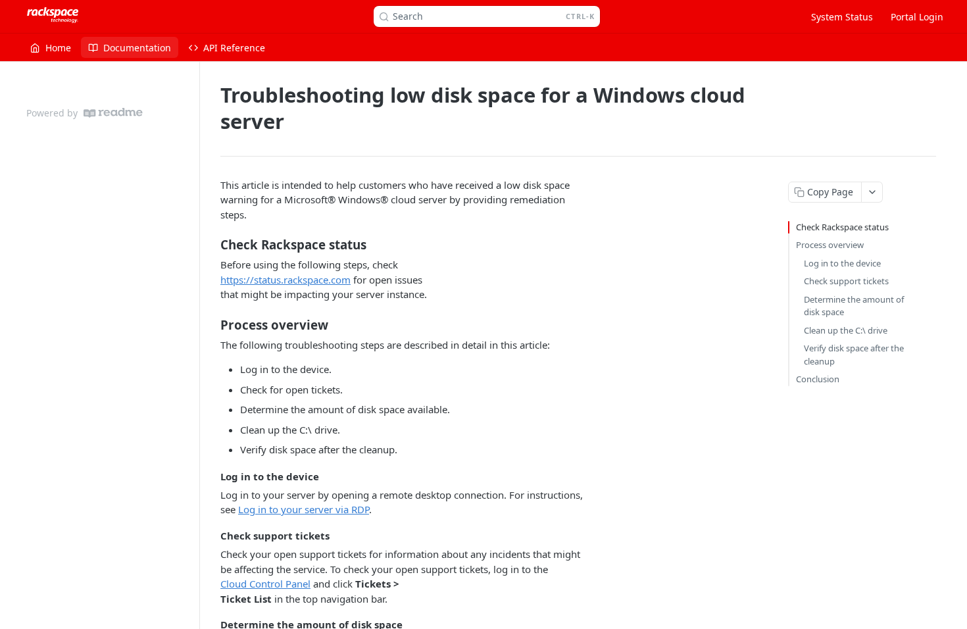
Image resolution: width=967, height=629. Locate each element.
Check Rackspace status (842, 227)
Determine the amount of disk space (854, 305)
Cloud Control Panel (265, 583)
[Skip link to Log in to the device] (211, 476)
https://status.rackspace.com (285, 279)
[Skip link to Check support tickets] (211, 535)
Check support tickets (846, 281)
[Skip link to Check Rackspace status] (211, 244)
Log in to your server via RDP (303, 509)
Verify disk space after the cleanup (854, 354)
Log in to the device (842, 263)
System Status (842, 17)
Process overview (830, 245)
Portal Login (917, 17)
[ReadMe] (113, 113)
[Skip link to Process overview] (211, 324)
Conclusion (817, 379)
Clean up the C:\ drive (845, 330)
